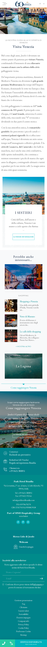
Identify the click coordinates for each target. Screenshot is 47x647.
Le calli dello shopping (30, 331)
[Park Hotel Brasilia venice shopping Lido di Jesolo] (11, 335)
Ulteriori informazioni (23, 237)
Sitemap (23, 635)
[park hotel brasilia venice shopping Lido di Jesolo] (11, 305)
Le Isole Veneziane (23, 276)
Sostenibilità (23, 614)
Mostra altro (24, 346)
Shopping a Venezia (29, 301)
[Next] (42, 419)
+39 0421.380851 (25, 493)
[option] (23, 21)
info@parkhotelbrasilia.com (23, 500)
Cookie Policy (23, 628)
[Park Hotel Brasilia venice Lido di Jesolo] (23, 195)
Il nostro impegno (24, 617)
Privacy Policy (23, 624)
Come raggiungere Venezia (23, 408)
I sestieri (23, 213)
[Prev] (5, 419)
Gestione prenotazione (23, 600)
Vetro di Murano (27, 316)
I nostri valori (23, 610)
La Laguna (23, 366)
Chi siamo (23, 607)
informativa (37, 584)
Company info (23, 621)
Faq (23, 604)
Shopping (23, 296)
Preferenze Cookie (23, 631)
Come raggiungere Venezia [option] (23, 387)
